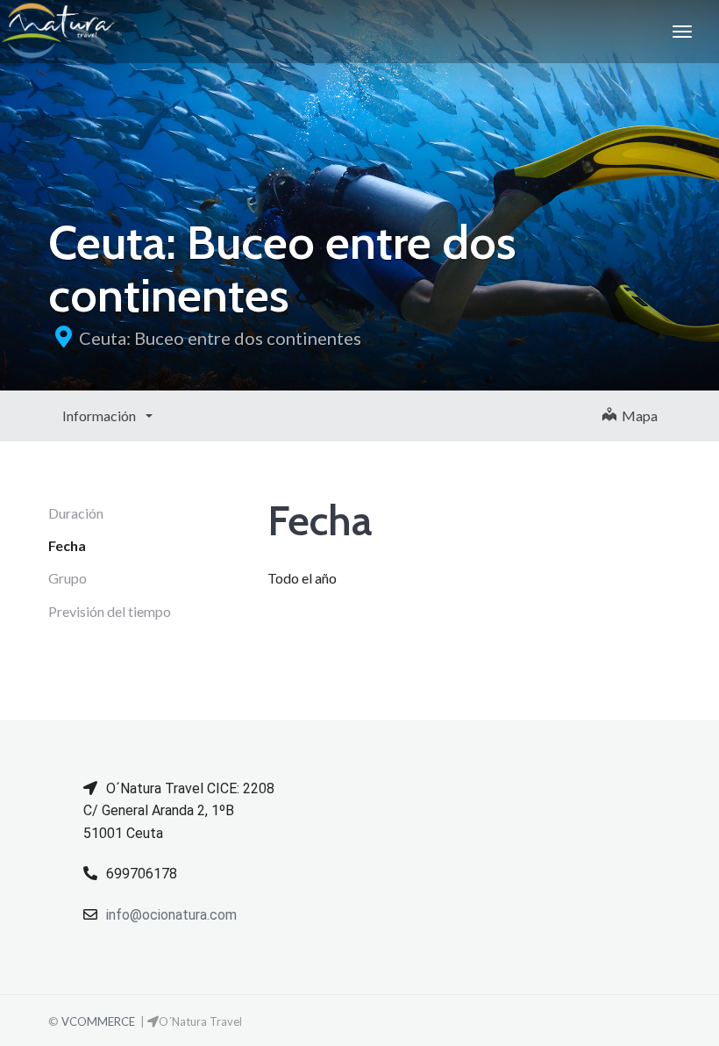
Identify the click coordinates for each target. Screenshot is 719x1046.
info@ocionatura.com (171, 914)
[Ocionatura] (58, 31)
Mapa (637, 415)
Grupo (67, 578)
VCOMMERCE (98, 1021)
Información (100, 415)
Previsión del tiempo (109, 611)
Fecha (67, 545)
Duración (75, 513)
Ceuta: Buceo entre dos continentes (220, 337)
